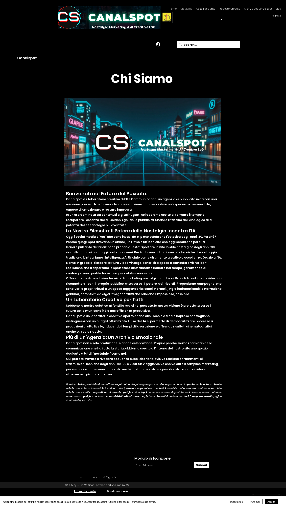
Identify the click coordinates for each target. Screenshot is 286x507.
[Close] (282, 501)
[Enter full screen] (216, 181)
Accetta (271, 501)
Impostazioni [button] (236, 501)
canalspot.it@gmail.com (106, 477)
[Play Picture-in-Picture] (210, 181)
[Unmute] (74, 181)
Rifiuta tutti (254, 501)
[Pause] (68, 181)
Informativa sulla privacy (143, 501)
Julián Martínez (85, 485)
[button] (221, 19)
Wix (127, 485)
